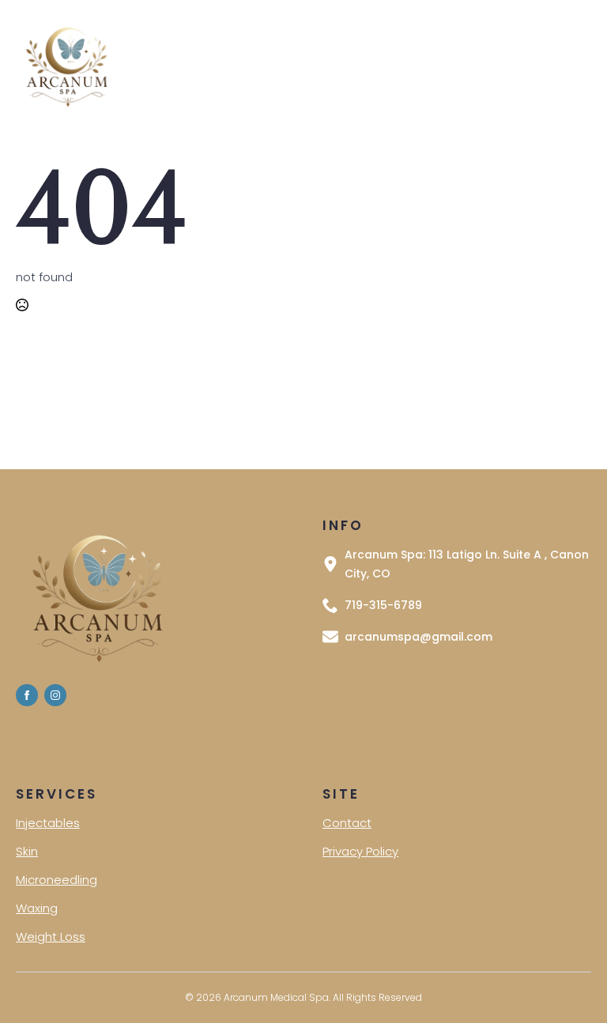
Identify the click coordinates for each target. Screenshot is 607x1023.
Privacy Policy (360, 851)
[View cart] (570, 65)
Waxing (37, 908)
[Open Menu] (332, 65)
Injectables (48, 822)
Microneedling (56, 879)
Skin (27, 851)
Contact (346, 822)
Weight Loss (50, 936)
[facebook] (27, 695)
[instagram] (55, 695)
